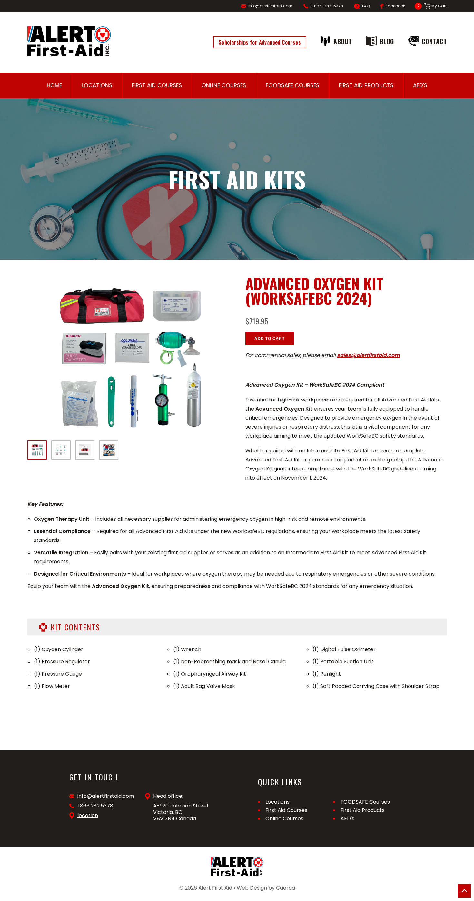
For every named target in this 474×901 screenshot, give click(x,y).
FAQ (366, 6)
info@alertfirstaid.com (270, 6)
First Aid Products (366, 85)
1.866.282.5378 (95, 806)
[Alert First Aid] (69, 41)
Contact (434, 41)
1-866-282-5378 (327, 6)
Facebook (395, 6)
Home (54, 85)
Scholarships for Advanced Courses (260, 42)
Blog (387, 41)
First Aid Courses (157, 85)
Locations (97, 85)
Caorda (285, 888)
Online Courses (224, 85)
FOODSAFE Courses (292, 85)
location (87, 815)
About (342, 41)
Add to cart (269, 338)
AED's (420, 85)
